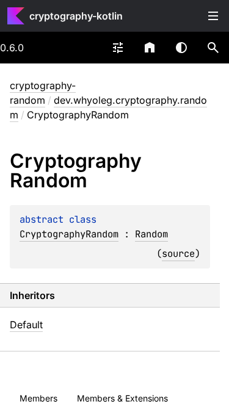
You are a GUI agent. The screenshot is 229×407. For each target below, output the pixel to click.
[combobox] (118, 47)
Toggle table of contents (213, 16)
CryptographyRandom (69, 234)
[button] (213, 47)
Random (151, 234)
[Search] (213, 47)
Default (26, 325)
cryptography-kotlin (76, 16)
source (178, 253)
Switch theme (181, 47)
